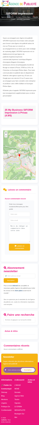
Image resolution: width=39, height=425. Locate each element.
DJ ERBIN (18, 406)
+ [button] (6, 133)
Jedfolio (4, 420)
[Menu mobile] (2, 3)
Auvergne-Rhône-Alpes (23, 17)
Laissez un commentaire (19, 247)
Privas (13, 19)
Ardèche (35, 17)
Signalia (17, 403)
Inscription (10, 280)
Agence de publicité (7, 17)
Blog (2, 396)
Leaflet (33, 179)
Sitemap (4, 392)
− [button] (6, 136)
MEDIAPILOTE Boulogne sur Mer (19, 413)
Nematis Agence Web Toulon (19, 395)
